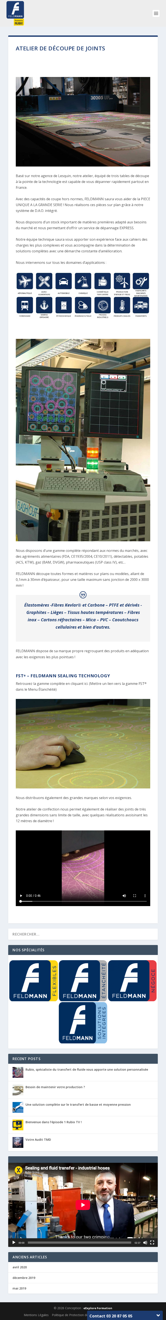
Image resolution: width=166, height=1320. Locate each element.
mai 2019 (19, 1288)
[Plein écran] (152, 1242)
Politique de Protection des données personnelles (86, 1315)
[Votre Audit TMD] (18, 1142)
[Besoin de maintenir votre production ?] (18, 1090)
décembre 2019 (24, 1278)
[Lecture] (14, 1242)
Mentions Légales (36, 1315)
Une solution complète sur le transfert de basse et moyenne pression (78, 1104)
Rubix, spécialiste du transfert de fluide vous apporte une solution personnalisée (87, 1069)
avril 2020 (20, 1267)
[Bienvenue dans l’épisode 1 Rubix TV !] (18, 1125)
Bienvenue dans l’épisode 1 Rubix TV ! (54, 1122)
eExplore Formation (97, 1308)
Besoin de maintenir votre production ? (55, 1087)
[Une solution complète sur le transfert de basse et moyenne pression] (18, 1107)
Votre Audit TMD (38, 1139)
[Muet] (145, 1242)
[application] (83, 1205)
